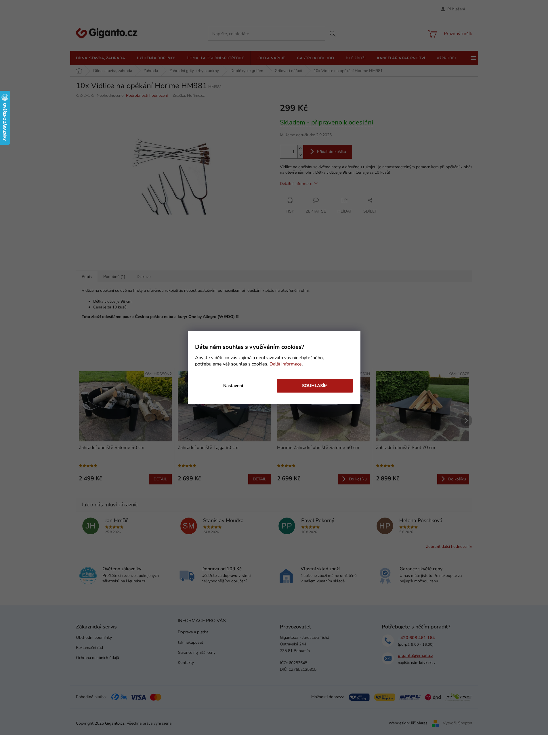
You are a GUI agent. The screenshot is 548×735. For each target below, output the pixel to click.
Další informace (286, 364)
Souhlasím (315, 386)
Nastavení (233, 386)
